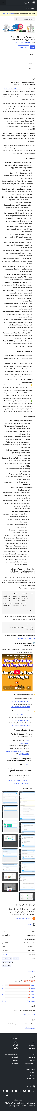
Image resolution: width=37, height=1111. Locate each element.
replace (10, 958)
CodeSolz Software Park (22, 42)
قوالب (16, 1042)
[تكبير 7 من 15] (33, 895)
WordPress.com (29, 1069)
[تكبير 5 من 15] (33, 863)
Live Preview (23, 47)
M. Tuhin (28, 924)
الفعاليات (15, 1057)
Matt (32, 1072)
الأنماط (15, 1048)
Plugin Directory (30, 8)
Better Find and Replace (12, 89)
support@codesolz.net (13, 751)
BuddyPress (31, 1078)
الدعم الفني (31, 1057)
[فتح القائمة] (3, 2)
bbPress (32, 1075)
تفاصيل (31, 54)
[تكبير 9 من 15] (15, 808)
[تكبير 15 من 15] (15, 885)
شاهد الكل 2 (5, 954)
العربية (29, 1087)
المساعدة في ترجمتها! (8, 13)
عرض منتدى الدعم (29, 1014)
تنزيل (32, 47)
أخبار (33, 1042)
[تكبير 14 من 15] (15, 874)
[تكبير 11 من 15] (15, 836)
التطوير (31, 68)
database (15, 958)
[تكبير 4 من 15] (33, 851)
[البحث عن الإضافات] (16, 19)
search (4, 958)
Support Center (24, 754)
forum (27, 764)
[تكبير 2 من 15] (33, 824)
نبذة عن (33, 1039)
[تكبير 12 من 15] (15, 850)
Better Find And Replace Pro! (25, 638)
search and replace (8, 962)
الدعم (31, 72)
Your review (31, 1001)
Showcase (14, 1039)
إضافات (15, 1045)
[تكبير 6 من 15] (33, 876)
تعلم (34, 1054)
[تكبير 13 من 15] (15, 865)
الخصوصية (32, 1048)
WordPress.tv (30, 1063)
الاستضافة (32, 1045)
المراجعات (30, 59)
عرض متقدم (31, 971)
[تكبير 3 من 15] (33, 836)
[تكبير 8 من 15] (15, 794)
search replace (7, 965)
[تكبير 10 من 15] (15, 822)
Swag (15, 1063)
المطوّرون (32, 1060)
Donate (14, 1060)
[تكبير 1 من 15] (33, 794)
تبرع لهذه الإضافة (30, 1028)
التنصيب (30, 63)
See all (4, 1001)
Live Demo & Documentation (20, 701)
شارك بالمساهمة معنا (11, 1054)
